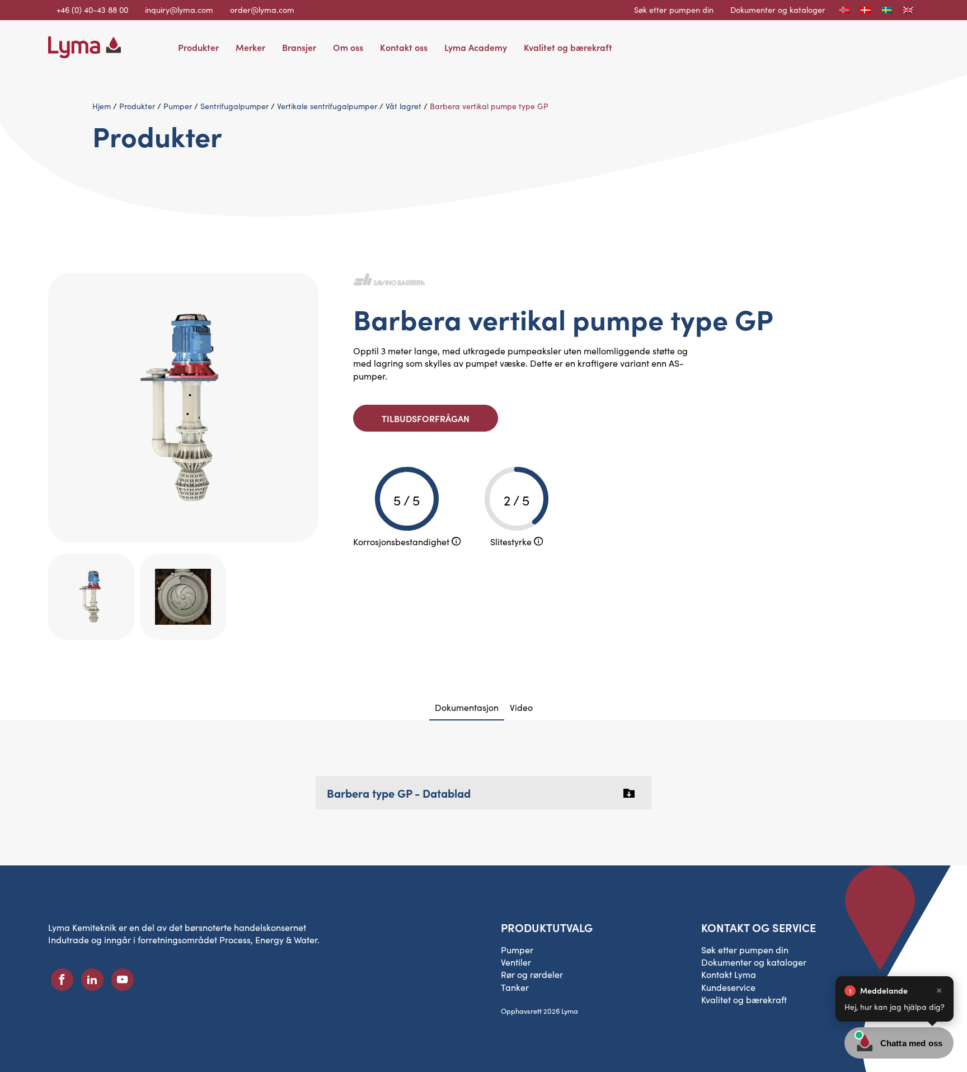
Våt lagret (403, 106)
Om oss (348, 47)
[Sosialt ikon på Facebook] (62, 979)
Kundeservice (728, 987)
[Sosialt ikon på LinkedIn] (92, 979)
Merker (250, 47)
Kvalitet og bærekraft (568, 47)
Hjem (101, 106)
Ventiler (516, 962)
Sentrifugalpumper (234, 106)
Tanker (515, 987)
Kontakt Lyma (728, 974)
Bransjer (299, 47)
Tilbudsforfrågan (426, 418)
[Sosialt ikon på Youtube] (122, 979)
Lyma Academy (475, 47)
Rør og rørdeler (532, 974)
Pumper (177, 106)
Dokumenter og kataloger (777, 9)
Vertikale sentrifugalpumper (327, 106)
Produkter (198, 47)
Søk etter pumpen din (673, 9)
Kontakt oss (404, 47)
